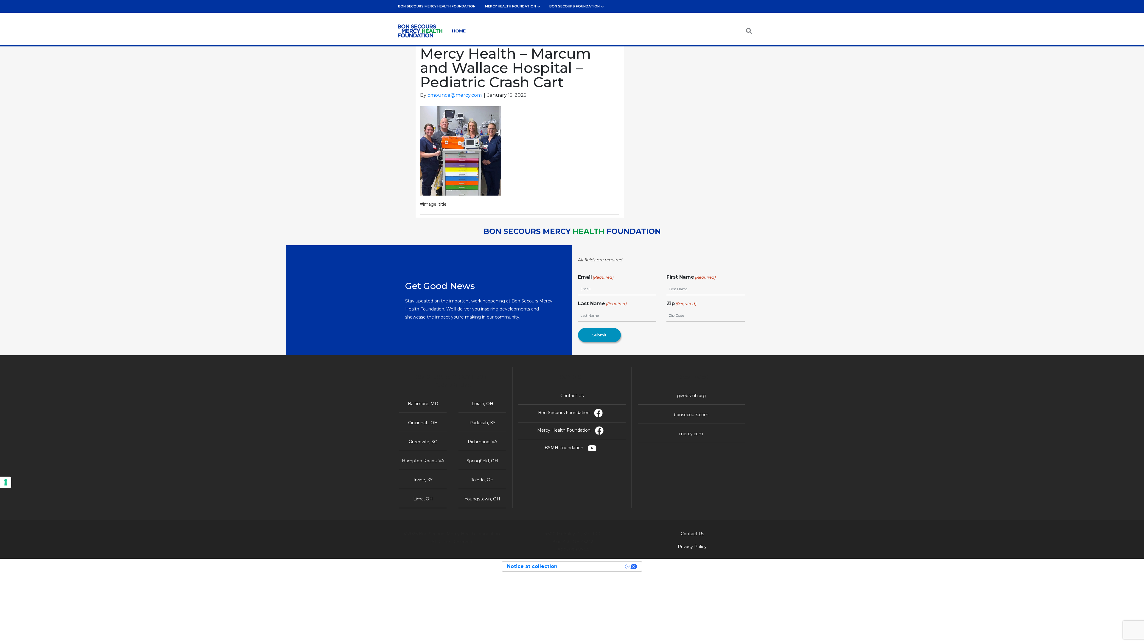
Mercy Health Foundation (510, 6)
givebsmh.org (691, 395)
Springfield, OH (482, 460)
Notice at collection (532, 566)
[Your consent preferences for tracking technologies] (5, 482)
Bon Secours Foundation (574, 6)
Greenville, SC (423, 441)
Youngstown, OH (482, 499)
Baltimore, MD (423, 403)
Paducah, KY (482, 422)
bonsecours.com (691, 414)
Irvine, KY (423, 480)
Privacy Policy (692, 546)
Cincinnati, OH (423, 422)
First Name (691, 277)
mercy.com (691, 433)
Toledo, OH (482, 480)
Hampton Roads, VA (423, 460)
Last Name (602, 303)
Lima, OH (423, 499)
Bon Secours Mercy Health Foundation (436, 6)
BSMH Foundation (564, 447)
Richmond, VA (482, 441)
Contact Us (572, 395)
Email (595, 277)
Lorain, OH (482, 403)
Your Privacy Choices (594, 566)
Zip (681, 303)
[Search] (742, 31)
